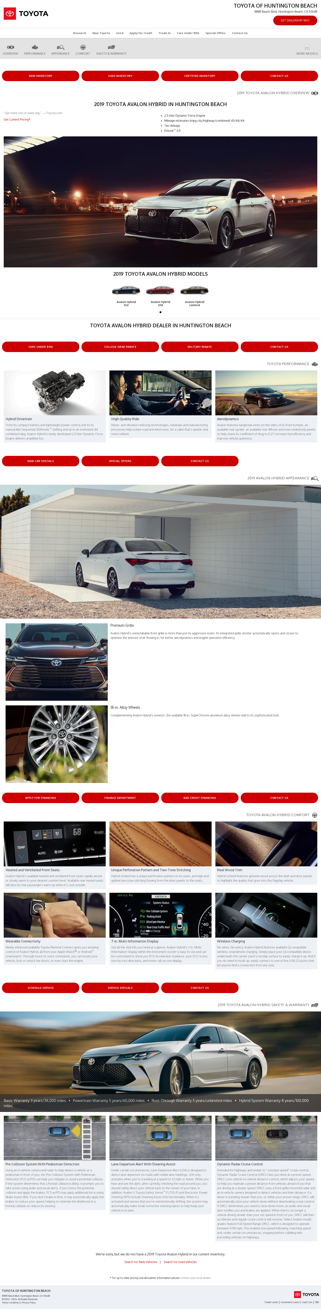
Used (119, 33)
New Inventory (40, 75)
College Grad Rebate (120, 346)
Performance (35, 53)
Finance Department (120, 797)
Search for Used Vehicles (180, 1262)
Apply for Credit (141, 33)
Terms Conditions (11, 1302)
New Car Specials (40, 461)
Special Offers (216, 33)
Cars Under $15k (188, 33)
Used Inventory (120, 75)
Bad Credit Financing (200, 797)
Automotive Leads (290, 1302)
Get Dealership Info (295, 20)
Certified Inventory (199, 75)
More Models (307, 53)
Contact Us (240, 33)
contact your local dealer (195, 1277)
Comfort (83, 53)
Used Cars (307, 1302)
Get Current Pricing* (17, 119)
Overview (10, 53)
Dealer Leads (271, 1302)
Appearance (60, 53)
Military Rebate (200, 346)
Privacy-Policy (29, 1302)
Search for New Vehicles (140, 1262)
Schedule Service (41, 987)
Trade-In (165, 33)
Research (79, 33)
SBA (317, 1302)
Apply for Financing (40, 797)
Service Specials (120, 987)
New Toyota (101, 33)
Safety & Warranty (111, 53)
